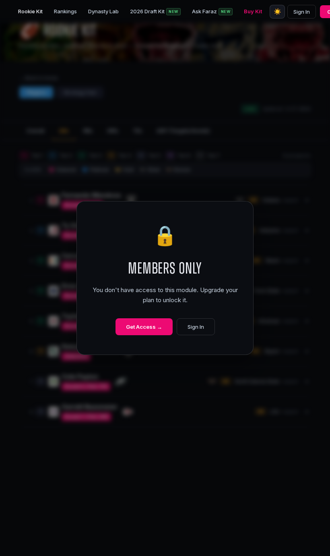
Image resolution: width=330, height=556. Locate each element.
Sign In (301, 11)
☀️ (277, 11)
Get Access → (144, 327)
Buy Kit (253, 11)
